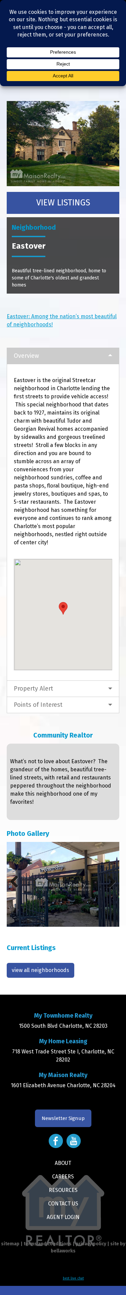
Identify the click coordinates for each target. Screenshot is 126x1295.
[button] (63, 608)
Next (109, 881)
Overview (26, 355)
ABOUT (63, 1163)
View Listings (63, 203)
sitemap (10, 1244)
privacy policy (91, 1244)
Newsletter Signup (63, 1118)
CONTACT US (63, 1203)
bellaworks (63, 1251)
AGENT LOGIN (63, 1217)
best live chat (73, 1278)
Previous (17, 881)
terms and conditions (48, 1244)
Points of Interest (38, 704)
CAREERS (63, 1176)
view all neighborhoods (40, 970)
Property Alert (33, 688)
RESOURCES (63, 1190)
